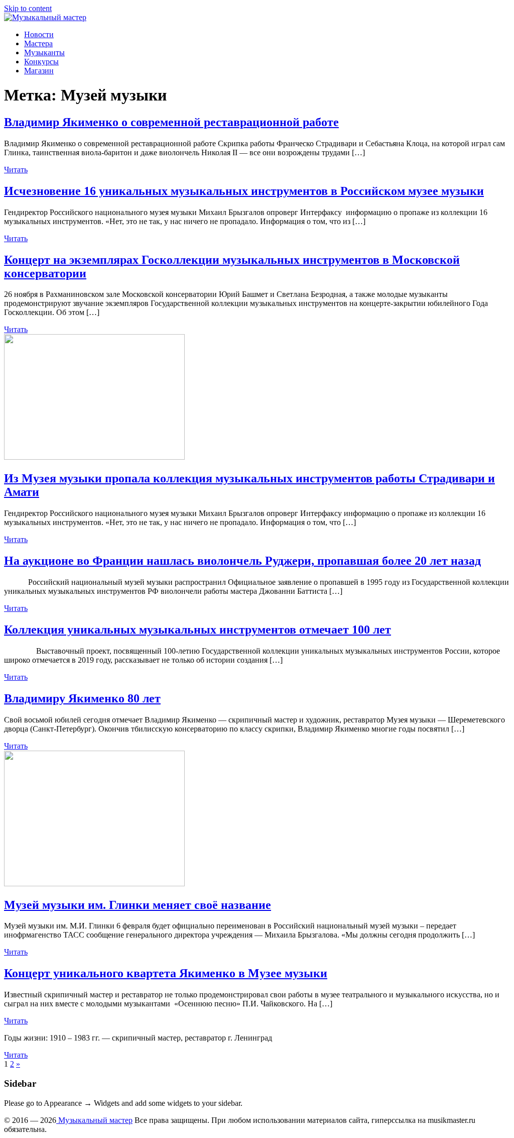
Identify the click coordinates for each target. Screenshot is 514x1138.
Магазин (39, 70)
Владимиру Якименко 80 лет (82, 698)
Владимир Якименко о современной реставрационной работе (171, 122)
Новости (39, 34)
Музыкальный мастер (94, 1120)
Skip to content (28, 8)
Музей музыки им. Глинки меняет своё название (137, 904)
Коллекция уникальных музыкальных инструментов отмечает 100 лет (197, 629)
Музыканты (44, 52)
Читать (16, 169)
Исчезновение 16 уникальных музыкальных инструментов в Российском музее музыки (244, 190)
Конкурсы (41, 61)
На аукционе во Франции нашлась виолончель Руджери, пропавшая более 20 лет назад (242, 560)
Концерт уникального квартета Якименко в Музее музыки (165, 973)
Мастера (38, 43)
